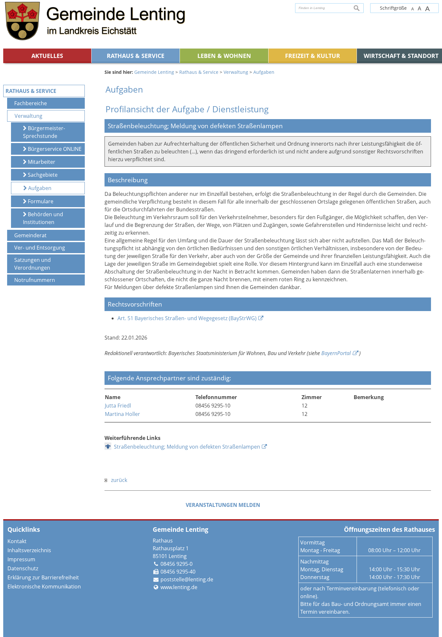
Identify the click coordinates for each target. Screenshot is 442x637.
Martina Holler (122, 414)
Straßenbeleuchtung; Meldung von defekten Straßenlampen (187, 446)
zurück (117, 480)
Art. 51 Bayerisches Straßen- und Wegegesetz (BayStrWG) (187, 318)
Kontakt (17, 541)
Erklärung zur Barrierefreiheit (43, 577)
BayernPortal (336, 353)
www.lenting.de (178, 587)
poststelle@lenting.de (186, 579)
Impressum (21, 559)
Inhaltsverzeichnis (29, 550)
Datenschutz (22, 568)
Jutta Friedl (118, 405)
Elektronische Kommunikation (44, 586)
